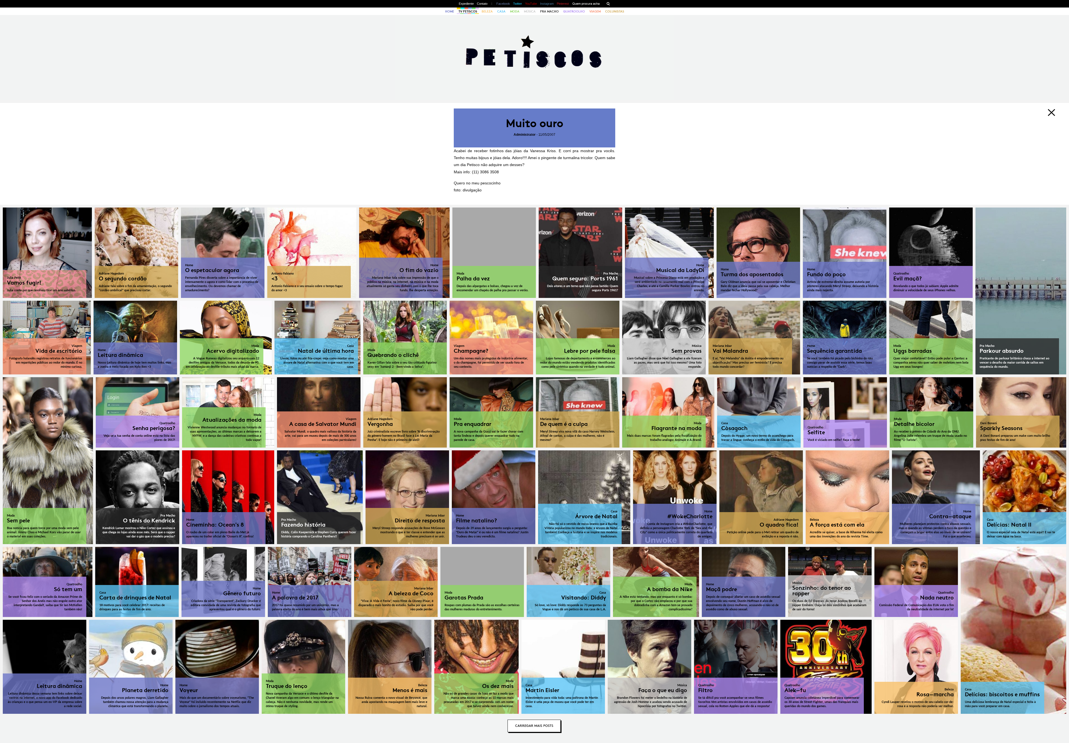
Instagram (547, 3)
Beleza (487, 11)
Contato (482, 3)
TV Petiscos (468, 11)
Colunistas (614, 11)
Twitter (517, 3)
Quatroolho (574, 11)
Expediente (466, 3)
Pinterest (563, 3)
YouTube (531, 3)
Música (530, 11)
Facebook (503, 3)
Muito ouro (534, 123)
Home (449, 11)
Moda (514, 11)
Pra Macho (549, 11)
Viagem (595, 11)
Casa (501, 11)
